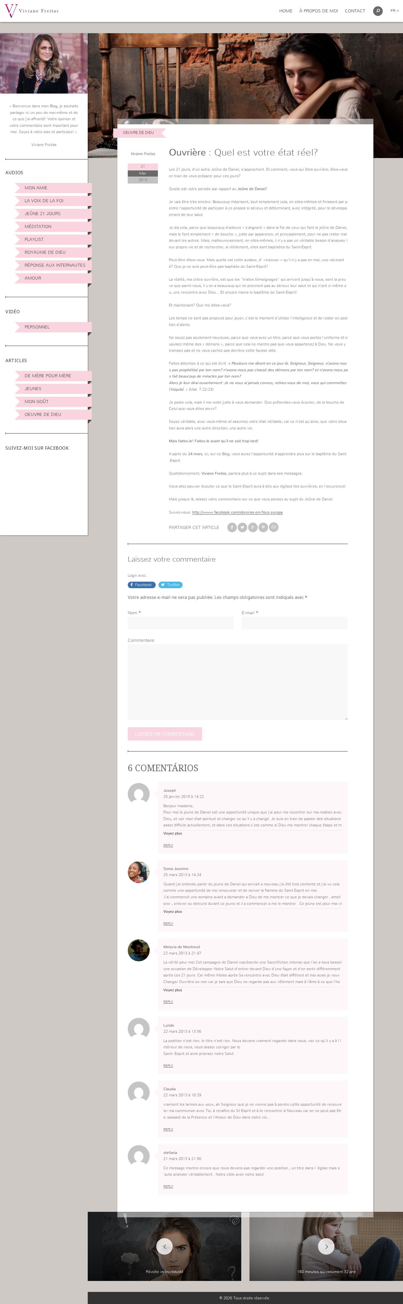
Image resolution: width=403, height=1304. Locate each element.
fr (393, 11)
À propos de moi (318, 11)
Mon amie (36, 188)
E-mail (248, 613)
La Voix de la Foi (44, 201)
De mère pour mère (48, 376)
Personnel (37, 327)
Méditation (38, 226)
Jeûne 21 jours (43, 214)
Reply (168, 845)
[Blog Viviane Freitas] (31, 11)
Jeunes (33, 389)
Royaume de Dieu (45, 252)
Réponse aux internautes (55, 265)
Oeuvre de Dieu (43, 414)
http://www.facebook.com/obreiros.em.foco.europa (237, 512)
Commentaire (141, 640)
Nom (132, 613)
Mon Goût (37, 401)
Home (286, 11)
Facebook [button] (143, 585)
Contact (355, 11)
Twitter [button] (173, 585)
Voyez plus (172, 833)
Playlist (34, 239)
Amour (33, 278)
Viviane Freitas (142, 154)
